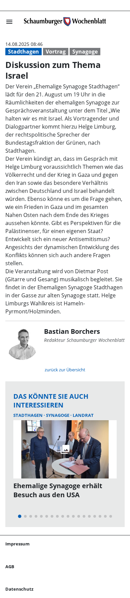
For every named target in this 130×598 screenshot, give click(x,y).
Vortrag (56, 51)
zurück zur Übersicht (65, 370)
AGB (9, 567)
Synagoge (85, 51)
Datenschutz (19, 589)
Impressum (17, 544)
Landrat (83, 415)
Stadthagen (23, 51)
